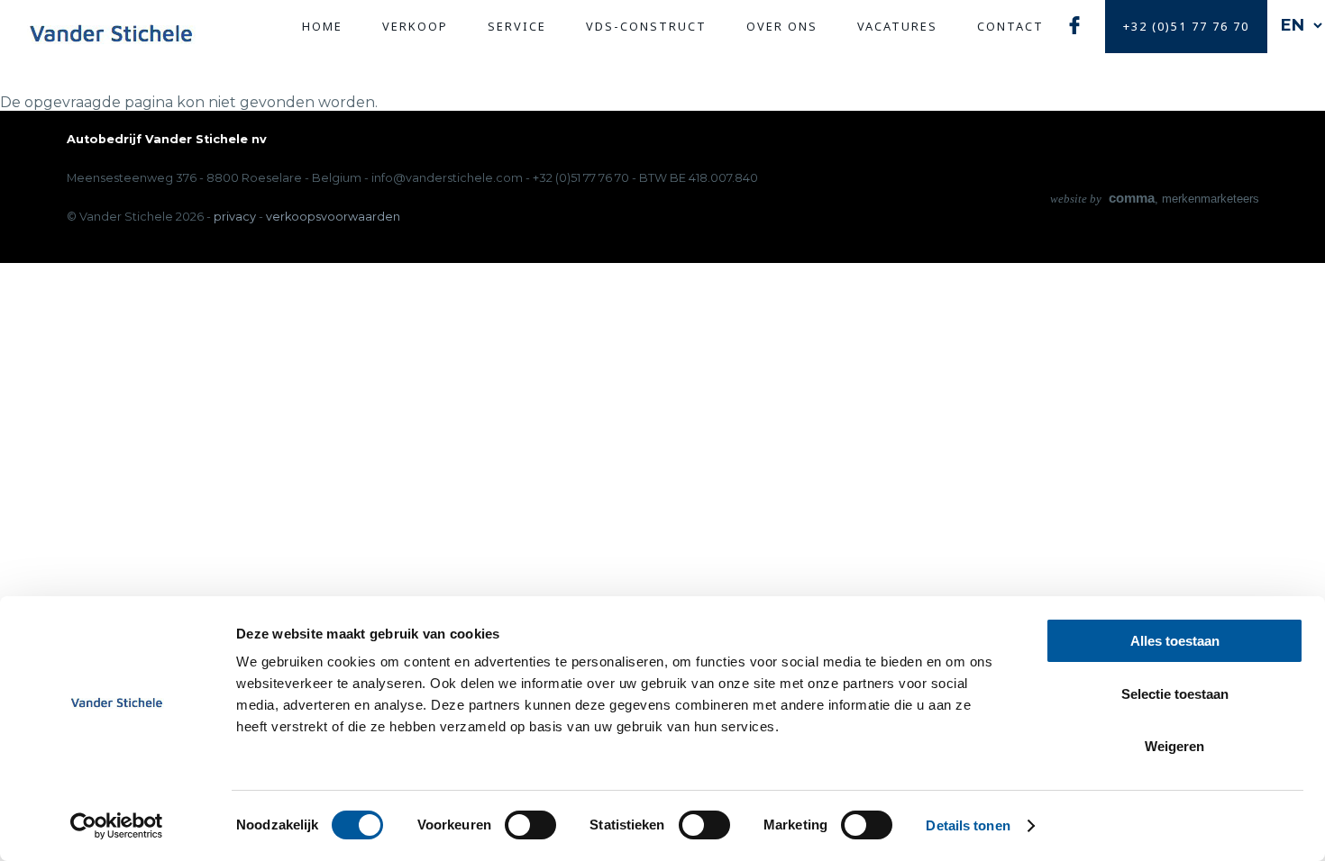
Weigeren (1174, 746)
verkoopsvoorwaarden (333, 216)
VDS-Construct (646, 26)
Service (517, 26)
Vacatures (897, 26)
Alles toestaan (1175, 640)
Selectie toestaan (1175, 694)
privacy (235, 216)
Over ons (782, 26)
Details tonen (968, 825)
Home (322, 26)
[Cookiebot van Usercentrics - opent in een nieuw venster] (117, 825)
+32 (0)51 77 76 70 (1186, 26)
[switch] (530, 825)
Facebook (1074, 25)
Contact (1010, 26)
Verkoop (415, 26)
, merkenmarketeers (1154, 198)
